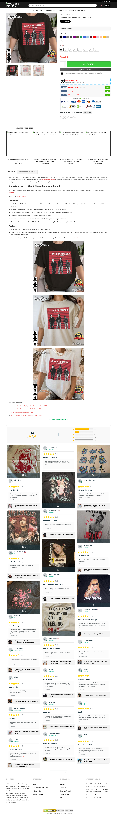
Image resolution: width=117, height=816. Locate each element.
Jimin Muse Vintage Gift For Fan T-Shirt (61, 534)
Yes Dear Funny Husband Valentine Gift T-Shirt (19, 160)
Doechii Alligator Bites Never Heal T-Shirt (62, 726)
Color (62, 33)
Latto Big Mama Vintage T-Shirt (93, 634)
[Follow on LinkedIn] (109, 1)
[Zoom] (8, 61)
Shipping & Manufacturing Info (27, 171)
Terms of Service (38, 794)
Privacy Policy (37, 791)
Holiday (48, 10)
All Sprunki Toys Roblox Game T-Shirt (95, 695)
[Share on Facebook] (61, 117)
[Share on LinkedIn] (74, 117)
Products (80, 10)
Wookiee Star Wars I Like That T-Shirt (61, 759)
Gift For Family (58, 10)
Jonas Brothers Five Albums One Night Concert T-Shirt (27, 409)
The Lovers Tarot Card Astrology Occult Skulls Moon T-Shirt (98, 160)
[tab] (11, 172)
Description (11, 171)
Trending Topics (37, 10)
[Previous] (9, 38)
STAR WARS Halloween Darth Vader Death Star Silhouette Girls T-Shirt (71, 160)
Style (61, 25)
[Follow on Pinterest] (108, 1)
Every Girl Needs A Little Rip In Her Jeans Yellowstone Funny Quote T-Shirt (45, 160)
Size (61, 46)
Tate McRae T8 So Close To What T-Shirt (27, 701)
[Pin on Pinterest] (71, 117)
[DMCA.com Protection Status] (49, 810)
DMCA (61, 798)
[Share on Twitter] (64, 117)
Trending (67, 14)
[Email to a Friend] (67, 117)
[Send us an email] (106, 1)
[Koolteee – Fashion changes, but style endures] (14, 5)
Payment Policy (64, 794)
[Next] (54, 38)
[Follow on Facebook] (100, 1)
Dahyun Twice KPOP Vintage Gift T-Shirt (62, 598)
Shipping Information (66, 791)
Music (74, 14)
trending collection (48, 179)
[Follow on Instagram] (102, 1)
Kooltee (11, 192)
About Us (36, 784)
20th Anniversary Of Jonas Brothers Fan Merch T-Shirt (27, 415)
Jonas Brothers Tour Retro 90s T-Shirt (22, 412)
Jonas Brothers (87, 112)
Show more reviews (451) (58, 772)
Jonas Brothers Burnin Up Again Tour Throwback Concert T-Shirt (30, 406)
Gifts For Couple (70, 10)
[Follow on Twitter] (104, 1)
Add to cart (89, 64)
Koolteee (11, 784)
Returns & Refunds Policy (40, 788)
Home (61, 14)
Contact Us (63, 788)
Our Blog (62, 784)
